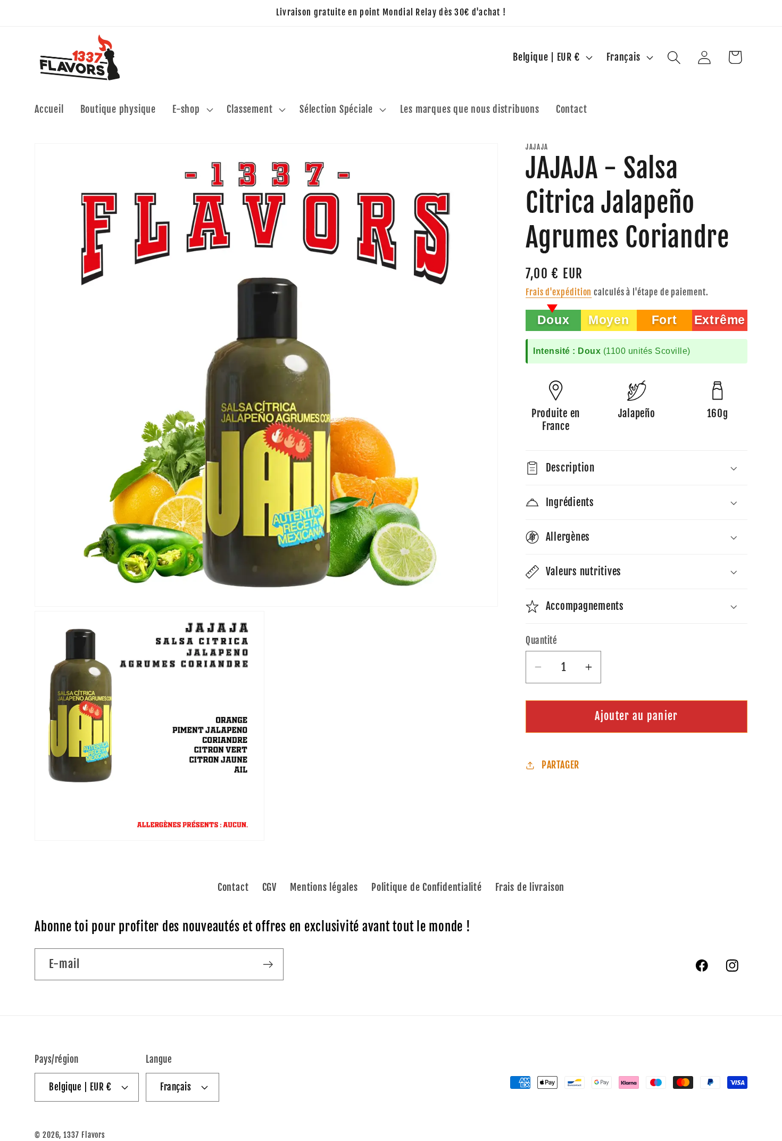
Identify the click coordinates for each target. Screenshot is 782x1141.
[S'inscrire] (268, 964)
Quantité (541, 640)
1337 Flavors (84, 1134)
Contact (233, 887)
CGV (269, 887)
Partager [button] (560, 765)
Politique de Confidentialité (426, 887)
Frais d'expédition (559, 292)
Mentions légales (323, 887)
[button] (191, 109)
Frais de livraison (529, 887)
